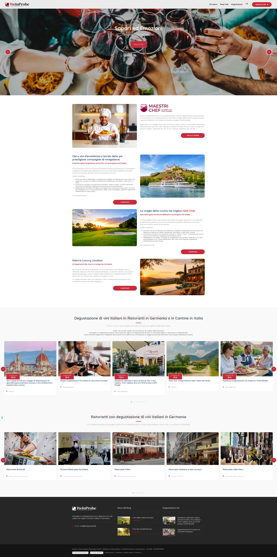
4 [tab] (136, 401)
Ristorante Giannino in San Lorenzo (185, 469)
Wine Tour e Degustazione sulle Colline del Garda (189, 381)
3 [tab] (134, 401)
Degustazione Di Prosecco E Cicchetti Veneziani (188, 531)
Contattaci (125, 202)
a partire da (13, 376)
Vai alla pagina (193, 135)
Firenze (11, 391)
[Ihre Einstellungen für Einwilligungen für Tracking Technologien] (2, 418)
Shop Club (224, 4)
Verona (173, 387)
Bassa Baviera (68, 387)
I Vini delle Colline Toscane (142, 518)
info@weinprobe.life (88, 526)
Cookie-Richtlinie (97, 552)
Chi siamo (213, 4)
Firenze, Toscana (177, 476)
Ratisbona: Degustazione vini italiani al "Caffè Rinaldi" (245, 381)
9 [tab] (145, 401)
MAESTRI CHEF (261, 5)
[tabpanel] (138, 52)
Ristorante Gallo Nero (233, 469)
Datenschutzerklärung (81, 552)
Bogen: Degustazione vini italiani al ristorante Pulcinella (84, 381)
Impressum (109, 552)
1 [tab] (136, 90)
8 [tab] (143, 401)
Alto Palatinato (122, 391)
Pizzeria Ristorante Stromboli (74, 469)
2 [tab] (138, 90)
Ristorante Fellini (122, 469)
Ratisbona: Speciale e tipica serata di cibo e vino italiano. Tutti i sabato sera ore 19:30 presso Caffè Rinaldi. (136, 383)
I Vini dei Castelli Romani (142, 529)
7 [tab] (141, 401)
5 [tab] (138, 401)
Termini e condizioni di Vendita (129, 552)
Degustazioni (237, 4)
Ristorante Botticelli (15, 469)
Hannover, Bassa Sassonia (18, 476)
